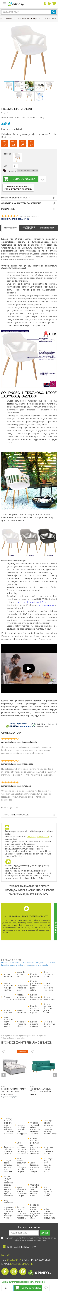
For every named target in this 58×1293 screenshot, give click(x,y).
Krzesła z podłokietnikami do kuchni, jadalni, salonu (37, 985)
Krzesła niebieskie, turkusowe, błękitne (35, 1009)
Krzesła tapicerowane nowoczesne (36, 997)
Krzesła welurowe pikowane (21, 997)
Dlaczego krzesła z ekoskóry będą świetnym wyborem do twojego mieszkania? (9, 1126)
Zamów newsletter (29, 1227)
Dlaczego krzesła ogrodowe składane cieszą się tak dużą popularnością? (50, 1127)
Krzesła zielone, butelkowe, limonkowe (48, 986)
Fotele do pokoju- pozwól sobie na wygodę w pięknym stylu (35, 1211)
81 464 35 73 (14, 1259)
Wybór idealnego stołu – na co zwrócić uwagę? (22, 1191)
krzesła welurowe (9, 965)
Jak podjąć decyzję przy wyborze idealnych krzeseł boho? (48, 1165)
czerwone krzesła (40, 965)
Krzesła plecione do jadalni (34, 1024)
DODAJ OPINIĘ (23, 219)
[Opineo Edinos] (39, 1272)
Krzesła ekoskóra (8, 975)
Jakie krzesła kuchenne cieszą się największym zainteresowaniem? (25, 1148)
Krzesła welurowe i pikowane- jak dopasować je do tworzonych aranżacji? (35, 1146)
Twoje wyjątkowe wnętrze (38, 836)
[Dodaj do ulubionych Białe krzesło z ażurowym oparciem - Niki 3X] (42, 179)
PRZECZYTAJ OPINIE (9, 219)
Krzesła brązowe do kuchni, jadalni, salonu (48, 1008)
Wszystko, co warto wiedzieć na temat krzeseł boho (34, 1190)
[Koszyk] (54, 4)
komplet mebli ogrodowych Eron (30, 602)
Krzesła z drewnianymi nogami (49, 1024)
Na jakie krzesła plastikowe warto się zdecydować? (50, 1213)
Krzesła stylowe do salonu (48, 974)
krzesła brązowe (32, 962)
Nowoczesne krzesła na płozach (23, 1024)
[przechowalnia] (49, 4)
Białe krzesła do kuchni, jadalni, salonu (8, 1021)
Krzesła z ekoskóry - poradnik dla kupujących (22, 1129)
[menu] (45, 4)
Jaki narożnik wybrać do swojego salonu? (48, 1191)
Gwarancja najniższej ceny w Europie (21, 203)
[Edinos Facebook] (5, 1272)
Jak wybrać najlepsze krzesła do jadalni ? (9, 1150)
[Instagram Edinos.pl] (14, 1272)
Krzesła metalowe (8, 1011)
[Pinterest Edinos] (22, 1272)
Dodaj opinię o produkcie (15, 815)
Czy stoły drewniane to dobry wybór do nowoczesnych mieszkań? (23, 1212)
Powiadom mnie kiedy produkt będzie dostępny (18, 187)
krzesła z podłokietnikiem (12, 962)
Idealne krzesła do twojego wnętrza (8, 986)
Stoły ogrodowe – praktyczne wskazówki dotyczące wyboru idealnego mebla (8, 1209)
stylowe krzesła (24, 965)
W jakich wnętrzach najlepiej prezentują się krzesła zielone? (35, 1128)
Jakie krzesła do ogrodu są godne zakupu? (35, 1167)
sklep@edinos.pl (21, 1263)
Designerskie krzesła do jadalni (22, 988)
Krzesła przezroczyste (10, 998)
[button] (27, 1288)
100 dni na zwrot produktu (15, 198)
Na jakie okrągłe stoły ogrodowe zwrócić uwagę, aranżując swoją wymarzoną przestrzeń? (9, 1186)
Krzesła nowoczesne (49, 998)
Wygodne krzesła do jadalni (21, 974)
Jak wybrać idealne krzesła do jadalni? (48, 1150)
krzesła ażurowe (46, 605)
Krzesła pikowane (34, 975)
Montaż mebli (8, 209)
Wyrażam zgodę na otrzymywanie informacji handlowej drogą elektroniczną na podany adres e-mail (30, 1239)
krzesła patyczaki (47, 962)
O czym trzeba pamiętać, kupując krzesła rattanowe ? (9, 1166)
